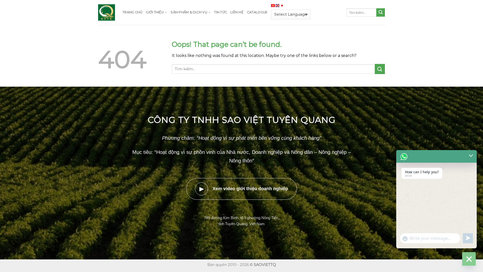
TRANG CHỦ (132, 12)
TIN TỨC (220, 12)
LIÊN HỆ (237, 12)
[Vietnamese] (273, 6)
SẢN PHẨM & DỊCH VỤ (189, 12)
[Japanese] (282, 6)
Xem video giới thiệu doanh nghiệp (243, 189)
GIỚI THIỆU (155, 12)
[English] (277, 6)
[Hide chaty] (469, 259)
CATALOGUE (257, 12)
